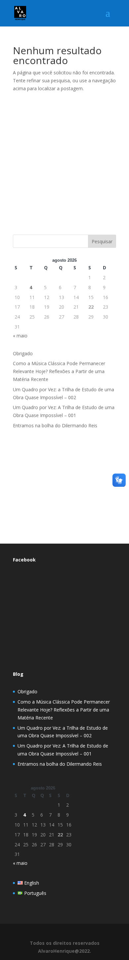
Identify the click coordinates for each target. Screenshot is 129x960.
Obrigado (23, 353)
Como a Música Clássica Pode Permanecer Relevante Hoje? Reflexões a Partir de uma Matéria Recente (59, 371)
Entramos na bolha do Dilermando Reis (55, 425)
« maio (20, 335)
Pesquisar (102, 241)
